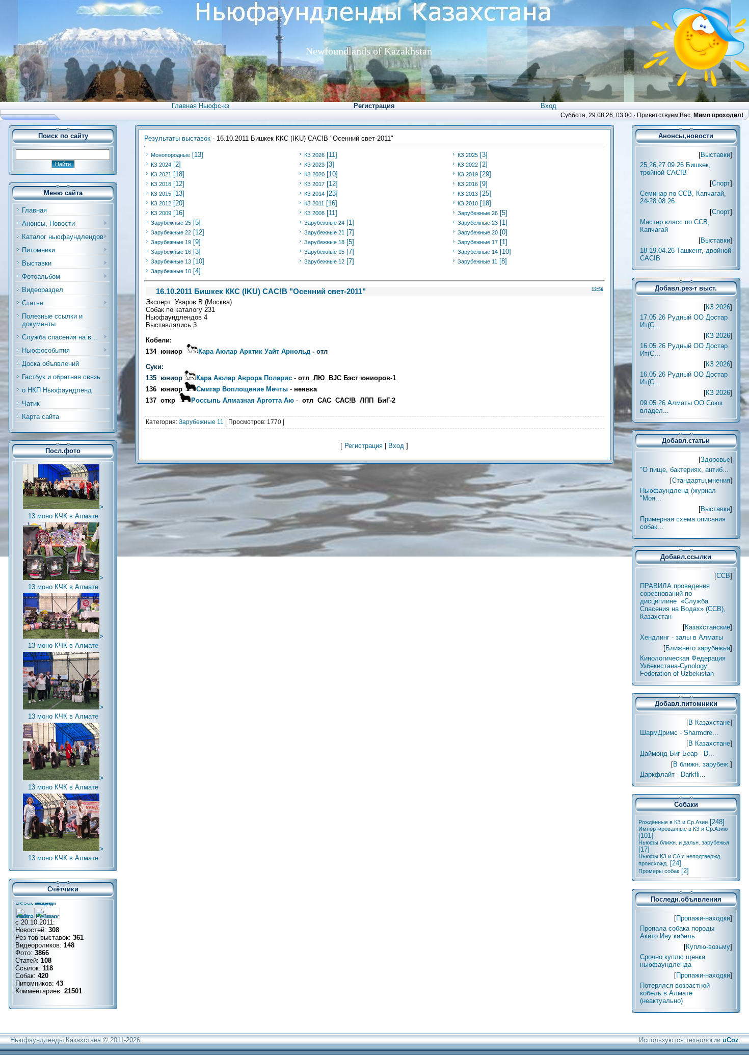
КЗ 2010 (468, 203)
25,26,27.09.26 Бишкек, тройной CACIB (675, 168)
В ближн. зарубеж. (701, 764)
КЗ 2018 (161, 184)
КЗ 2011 (314, 203)
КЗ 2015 (161, 194)
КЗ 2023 (314, 165)
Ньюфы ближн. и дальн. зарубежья (683, 842)
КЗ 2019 (468, 174)
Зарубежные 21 (324, 232)
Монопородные (170, 155)
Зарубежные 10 (171, 271)
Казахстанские (707, 627)
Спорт (721, 183)
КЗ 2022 (468, 165)
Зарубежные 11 (477, 261)
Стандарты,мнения (701, 480)
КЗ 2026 (314, 155)
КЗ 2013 (468, 194)
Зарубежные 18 (324, 242)
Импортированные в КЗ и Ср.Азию (683, 829)
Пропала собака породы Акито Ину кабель (677, 932)
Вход (548, 106)
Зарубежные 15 (324, 252)
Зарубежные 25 (171, 223)
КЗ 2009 (161, 213)
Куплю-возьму (708, 947)
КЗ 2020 (314, 174)
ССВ (723, 575)
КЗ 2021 (161, 174)
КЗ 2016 (468, 184)
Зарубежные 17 (478, 242)
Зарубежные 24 (324, 223)
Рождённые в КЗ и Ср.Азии (673, 822)
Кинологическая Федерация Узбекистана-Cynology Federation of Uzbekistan (683, 665)
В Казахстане (709, 722)
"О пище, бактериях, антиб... (684, 469)
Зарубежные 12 (324, 261)
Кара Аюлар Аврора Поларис (244, 378)
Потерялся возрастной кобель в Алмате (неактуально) (675, 993)
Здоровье (715, 459)
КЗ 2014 (314, 194)
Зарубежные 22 (171, 232)
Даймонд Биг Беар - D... (677, 753)
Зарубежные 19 (171, 242)
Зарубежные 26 (478, 213)
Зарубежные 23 (478, 223)
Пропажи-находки (703, 918)
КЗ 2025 (468, 155)
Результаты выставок (177, 138)
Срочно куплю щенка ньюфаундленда (672, 960)
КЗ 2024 (161, 165)
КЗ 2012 (161, 203)
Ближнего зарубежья (697, 648)
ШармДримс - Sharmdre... (679, 732)
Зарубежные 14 (478, 252)
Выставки (715, 155)
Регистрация (374, 106)
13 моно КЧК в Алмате (63, 516)
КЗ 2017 (314, 184)
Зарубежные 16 (171, 252)
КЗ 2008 (314, 213)
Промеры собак (658, 871)
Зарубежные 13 (171, 261)
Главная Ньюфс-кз (200, 106)
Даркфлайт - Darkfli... (673, 774)
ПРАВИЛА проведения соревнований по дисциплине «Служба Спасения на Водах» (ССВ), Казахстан (683, 601)
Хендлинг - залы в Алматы (681, 637)
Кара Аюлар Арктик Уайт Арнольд (254, 351)
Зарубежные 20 (478, 232)
